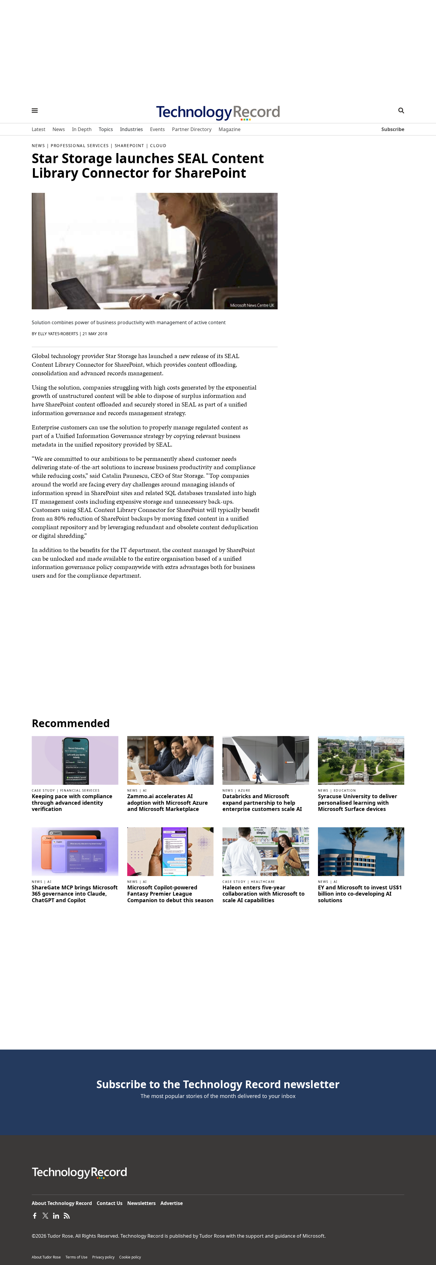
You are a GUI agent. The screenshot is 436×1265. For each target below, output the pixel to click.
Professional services (80, 145)
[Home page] (218, 111)
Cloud (158, 145)
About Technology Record (62, 1203)
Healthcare (263, 882)
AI (145, 790)
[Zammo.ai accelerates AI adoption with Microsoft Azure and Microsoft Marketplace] (170, 760)
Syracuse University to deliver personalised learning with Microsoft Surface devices (357, 802)
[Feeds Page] (67, 1215)
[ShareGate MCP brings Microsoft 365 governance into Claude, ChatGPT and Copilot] (75, 851)
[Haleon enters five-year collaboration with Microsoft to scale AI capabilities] (265, 851)
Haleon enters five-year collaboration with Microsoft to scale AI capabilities (263, 894)
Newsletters (141, 1203)
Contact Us (109, 1203)
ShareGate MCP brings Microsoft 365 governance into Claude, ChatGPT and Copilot (75, 894)
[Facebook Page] (35, 1215)
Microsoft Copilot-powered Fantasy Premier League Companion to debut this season (170, 894)
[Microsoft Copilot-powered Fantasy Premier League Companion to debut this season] (170, 851)
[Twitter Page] (45, 1215)
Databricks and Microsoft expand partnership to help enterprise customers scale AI (262, 802)
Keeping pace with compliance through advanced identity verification (72, 802)
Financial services (80, 790)
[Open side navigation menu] (35, 111)
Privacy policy (103, 1257)
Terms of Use (76, 1257)
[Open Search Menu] (401, 111)
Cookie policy (130, 1257)
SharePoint (129, 145)
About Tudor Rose (46, 1257)
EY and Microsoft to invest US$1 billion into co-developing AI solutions (360, 894)
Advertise (171, 1203)
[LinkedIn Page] (56, 1215)
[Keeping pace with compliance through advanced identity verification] (75, 760)
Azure (244, 790)
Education (345, 790)
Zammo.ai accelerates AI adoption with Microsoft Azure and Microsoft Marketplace (167, 802)
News (38, 145)
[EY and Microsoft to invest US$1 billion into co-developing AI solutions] (361, 851)
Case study (43, 790)
